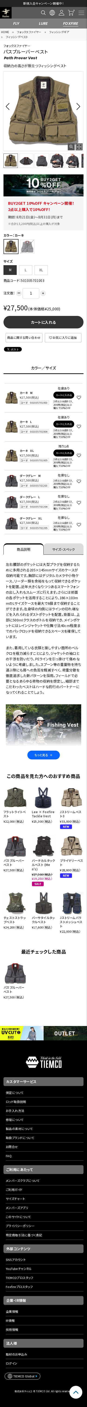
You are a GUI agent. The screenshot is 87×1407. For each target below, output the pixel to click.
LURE (43, 23)
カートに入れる (43, 322)
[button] (9, 106)
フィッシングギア (59, 32)
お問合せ (12, 1147)
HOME (5, 32)
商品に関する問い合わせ (24, 337)
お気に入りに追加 (65, 337)
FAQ (9, 1156)
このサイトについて (18, 1217)
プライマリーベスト (71, 862)
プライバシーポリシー (20, 1226)
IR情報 (10, 1320)
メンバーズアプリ (17, 1208)
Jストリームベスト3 (70, 814)
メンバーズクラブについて (23, 1180)
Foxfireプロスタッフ (19, 1286)
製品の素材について (19, 1129)
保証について (15, 1092)
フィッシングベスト (17, 37)
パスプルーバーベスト (14, 862)
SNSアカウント (16, 1259)
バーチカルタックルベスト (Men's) (43, 864)
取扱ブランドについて (20, 1138)
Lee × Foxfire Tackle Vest (43, 814)
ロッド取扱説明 (16, 1101)
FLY (16, 23)
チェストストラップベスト (14, 920)
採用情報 (12, 1329)
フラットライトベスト (14, 814)
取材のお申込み (16, 1354)
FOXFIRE (70, 23)
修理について (15, 1119)
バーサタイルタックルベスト (43, 920)
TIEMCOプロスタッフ (19, 1277)
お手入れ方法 (15, 1110)
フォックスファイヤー (29, 32)
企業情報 (12, 1311)
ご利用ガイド (14, 1189)
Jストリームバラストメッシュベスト (71, 922)
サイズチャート (15, 1198)
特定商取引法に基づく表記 (24, 1235)
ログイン (11, 1363)
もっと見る (43, 755)
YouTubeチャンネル (19, 1268)
